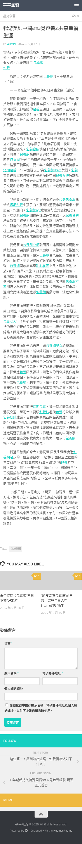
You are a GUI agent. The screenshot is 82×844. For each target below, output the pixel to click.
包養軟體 (9, 417)
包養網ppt (33, 210)
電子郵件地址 (52, 673)
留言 (8, 643)
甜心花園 (42, 266)
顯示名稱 (11, 673)
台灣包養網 (67, 200)
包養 (6, 68)
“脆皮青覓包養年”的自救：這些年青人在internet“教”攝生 (57, 601)
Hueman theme (62, 830)
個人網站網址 (13, 689)
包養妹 (44, 412)
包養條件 (62, 175)
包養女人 (9, 322)
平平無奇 (11, 5)
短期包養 (9, 170)
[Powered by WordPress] (26, 830)
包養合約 (32, 149)
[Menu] (76, 5)
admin (11, 44)
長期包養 (39, 407)
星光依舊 (9, 16)
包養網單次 (54, 346)
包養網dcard (52, 170)
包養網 (38, 63)
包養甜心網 (31, 245)
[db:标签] (16, 548)
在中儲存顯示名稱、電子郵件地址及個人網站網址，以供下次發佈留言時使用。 (40, 708)
